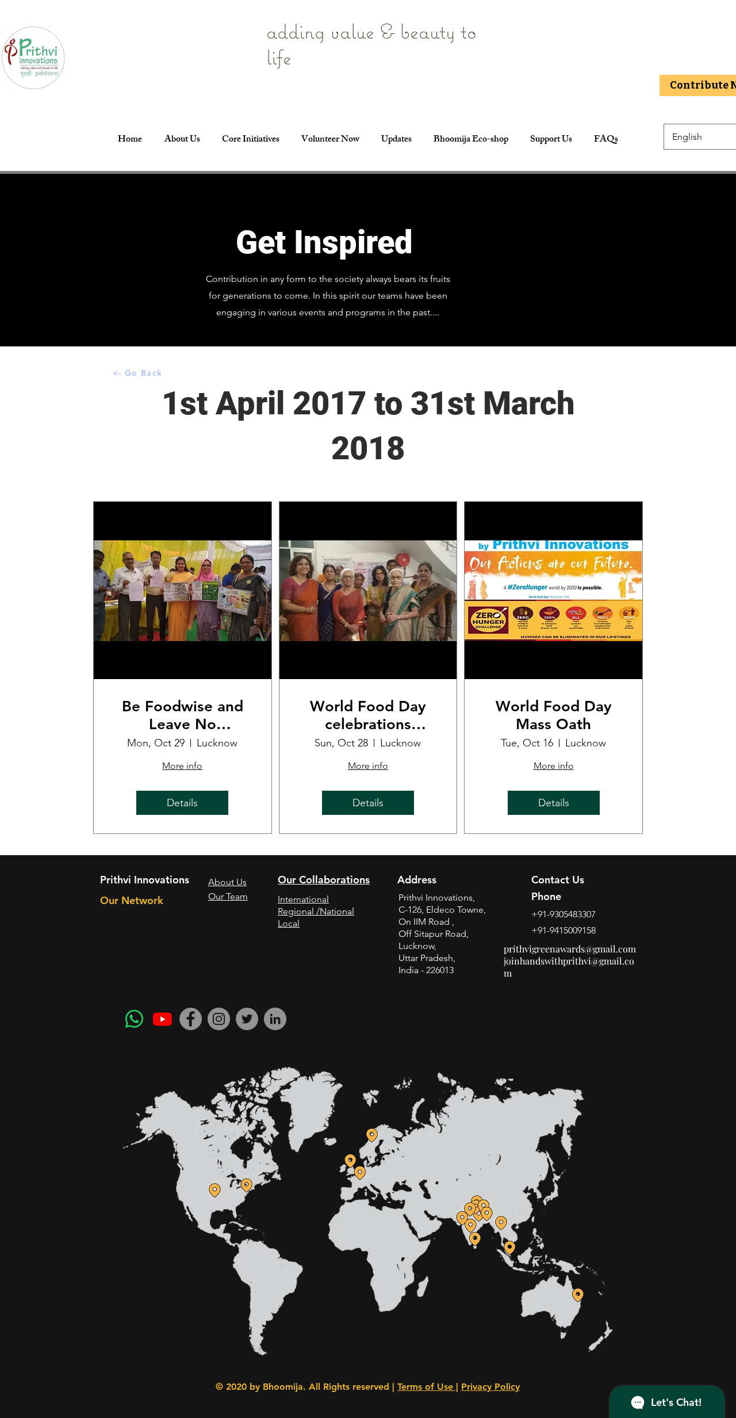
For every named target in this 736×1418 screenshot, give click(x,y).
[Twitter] (247, 1019)
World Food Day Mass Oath (554, 715)
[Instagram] (219, 1019)
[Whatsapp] (134, 1019)
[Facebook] (190, 1019)
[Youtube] (162, 1019)
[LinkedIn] (275, 1019)
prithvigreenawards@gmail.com (570, 949)
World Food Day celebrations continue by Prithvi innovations (367, 715)
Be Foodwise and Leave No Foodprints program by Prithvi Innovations (182, 715)
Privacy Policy (490, 1386)
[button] (250, 140)
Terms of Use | (427, 1386)
